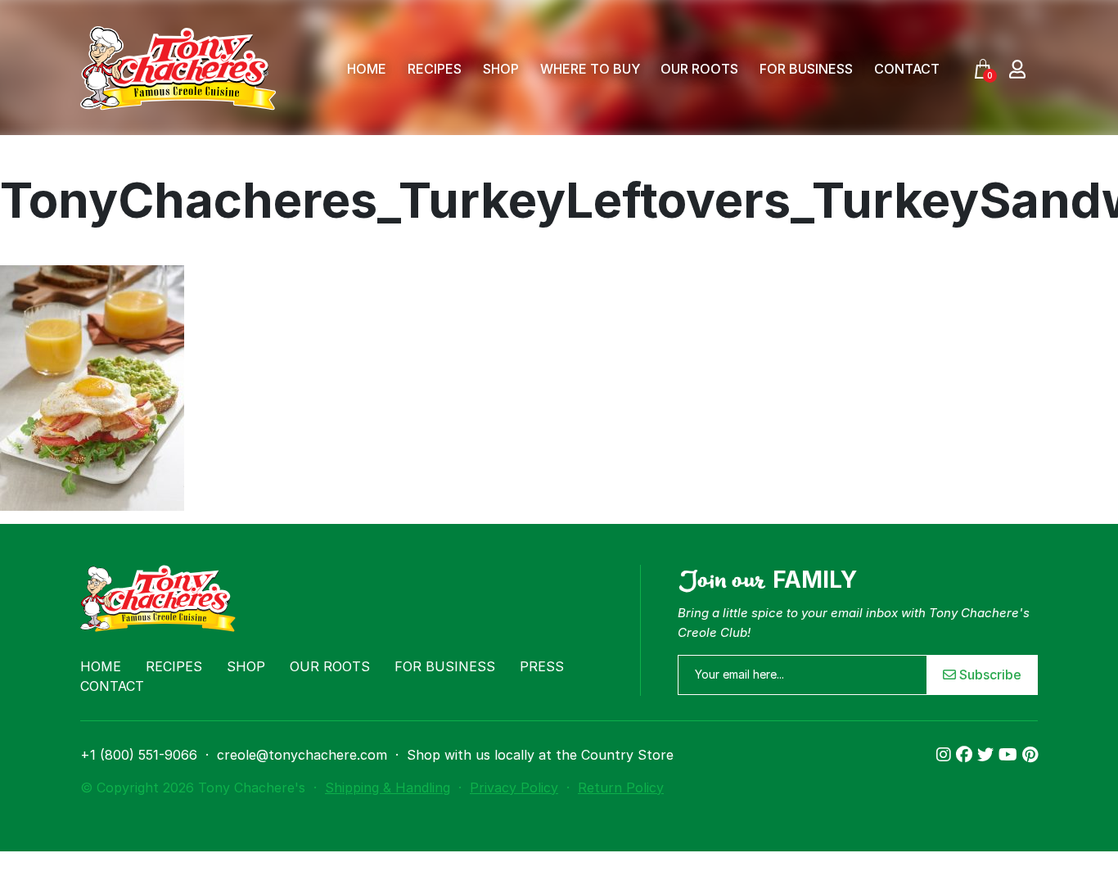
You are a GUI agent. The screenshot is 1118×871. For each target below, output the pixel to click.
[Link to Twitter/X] (988, 755)
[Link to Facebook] (966, 755)
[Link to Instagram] (946, 755)
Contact (907, 69)
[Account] (1017, 68)
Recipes (435, 69)
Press (542, 666)
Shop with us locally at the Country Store (540, 755)
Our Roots (699, 69)
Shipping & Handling (387, 787)
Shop (501, 69)
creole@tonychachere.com (302, 755)
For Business (806, 69)
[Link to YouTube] (1010, 755)
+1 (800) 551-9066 (138, 755)
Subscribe (988, 674)
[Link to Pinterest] (1030, 755)
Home (366, 69)
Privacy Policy (514, 787)
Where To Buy (590, 69)
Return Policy (621, 787)
